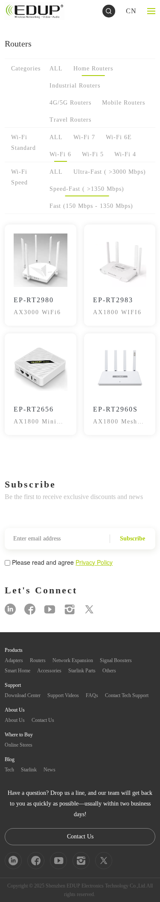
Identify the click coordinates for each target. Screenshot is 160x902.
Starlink (29, 770)
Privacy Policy (94, 562)
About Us (15, 720)
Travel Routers (70, 120)
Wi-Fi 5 (93, 154)
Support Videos (63, 695)
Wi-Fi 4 (125, 154)
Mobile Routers (123, 102)
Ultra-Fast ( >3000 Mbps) (109, 172)
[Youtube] (49, 609)
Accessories (49, 671)
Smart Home (17, 671)
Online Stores (18, 745)
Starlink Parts (82, 671)
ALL (56, 68)
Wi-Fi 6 (60, 154)
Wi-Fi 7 (84, 137)
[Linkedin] (10, 609)
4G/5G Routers (70, 102)
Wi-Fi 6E (119, 137)
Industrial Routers (74, 85)
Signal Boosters (116, 660)
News (49, 770)
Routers (38, 660)
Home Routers (93, 68)
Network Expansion (72, 660)
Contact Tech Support (126, 695)
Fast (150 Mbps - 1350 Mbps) (91, 206)
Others (109, 671)
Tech (9, 770)
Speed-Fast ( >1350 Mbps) (86, 189)
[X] (89, 609)
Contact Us (43, 720)
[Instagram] (69, 609)
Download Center (23, 695)
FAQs (92, 695)
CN (131, 11)
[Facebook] (29, 609)
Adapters (14, 660)
